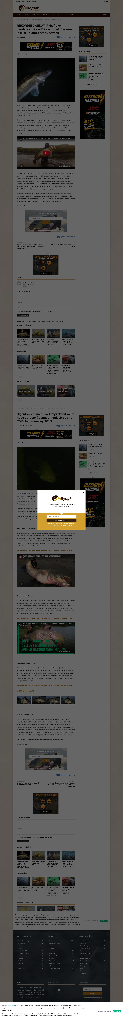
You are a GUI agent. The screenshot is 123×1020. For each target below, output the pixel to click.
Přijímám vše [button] (116, 1011)
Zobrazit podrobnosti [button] (104, 1011)
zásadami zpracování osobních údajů (63, 525)
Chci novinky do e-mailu (61, 520)
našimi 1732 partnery (13, 1005)
